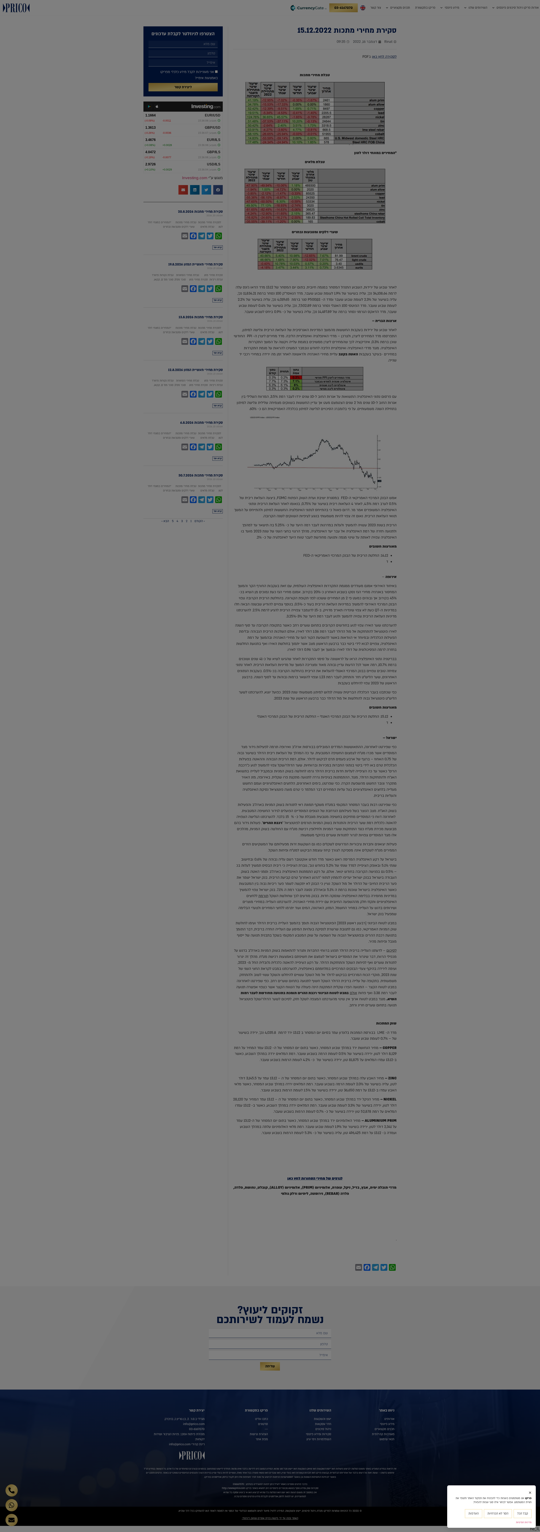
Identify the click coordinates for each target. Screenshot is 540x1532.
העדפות (473, 1514)
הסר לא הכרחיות (497, 1514)
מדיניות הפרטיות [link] (524, 1522)
